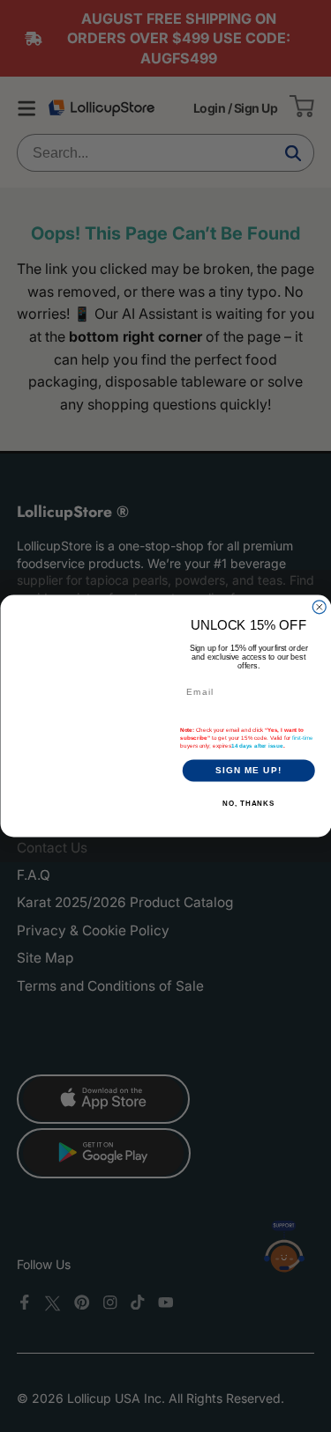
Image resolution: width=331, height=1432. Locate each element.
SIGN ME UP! (248, 770)
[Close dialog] (319, 607)
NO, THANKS (248, 804)
